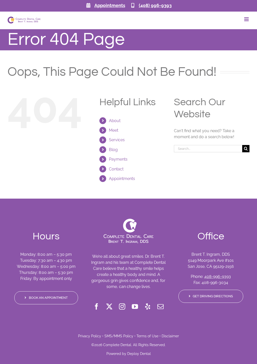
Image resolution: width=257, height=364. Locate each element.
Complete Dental (117, 345)
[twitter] (109, 306)
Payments (118, 159)
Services (117, 139)
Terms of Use (147, 336)
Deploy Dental (139, 354)
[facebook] (96, 306)
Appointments (109, 5)
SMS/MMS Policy (118, 336)
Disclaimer (170, 336)
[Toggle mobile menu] (246, 19)
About (114, 120)
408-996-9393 (217, 276)
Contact (116, 169)
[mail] (160, 306)
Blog (113, 149)
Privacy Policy (89, 336)
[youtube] (135, 306)
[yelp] (148, 306)
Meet (113, 130)
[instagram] (122, 306)
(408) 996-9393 (155, 5)
